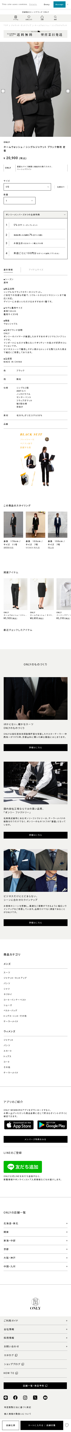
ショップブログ (12, 1364)
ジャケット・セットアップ (15, 978)
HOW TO (9, 1373)
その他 (7, 1067)
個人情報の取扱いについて (17, 1414)
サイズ (7, 181)
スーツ (7, 972)
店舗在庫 (10, 1425)
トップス (8, 1056)
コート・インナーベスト (15, 1000)
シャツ (7, 989)
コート (7, 1062)
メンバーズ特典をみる (35, 1139)
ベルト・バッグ (10, 1010)
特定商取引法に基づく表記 (17, 1407)
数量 (6, 195)
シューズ (8, 1005)
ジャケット (9, 1040)
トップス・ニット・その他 (15, 1016)
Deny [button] (47, 4)
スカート (8, 1051)
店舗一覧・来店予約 (33, 1386)
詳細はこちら (35, 747)
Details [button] (33, 4)
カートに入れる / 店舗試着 (42, 1425)
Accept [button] (59, 4)
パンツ (7, 983)
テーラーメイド (11, 1021)
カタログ (9, 1355)
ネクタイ (8, 994)
